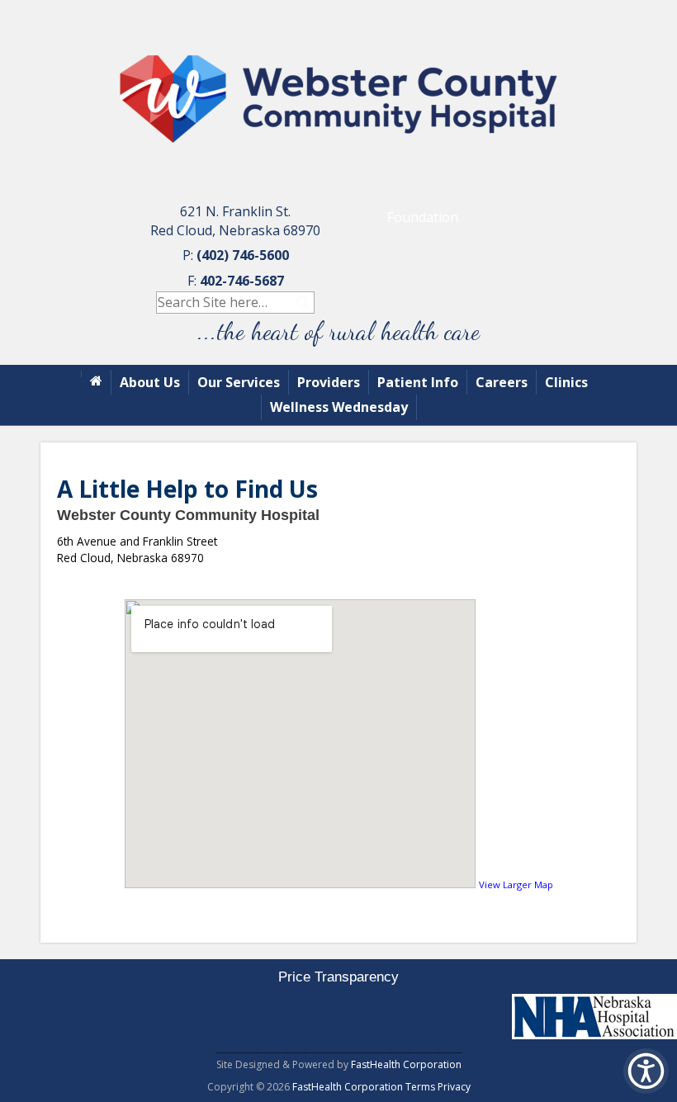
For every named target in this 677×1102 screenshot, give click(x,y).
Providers (328, 382)
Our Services (238, 382)
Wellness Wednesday (339, 407)
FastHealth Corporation (406, 1064)
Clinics (566, 382)
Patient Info (417, 382)
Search (303, 302)
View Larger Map (516, 884)
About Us (150, 382)
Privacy (454, 1087)
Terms (420, 1087)
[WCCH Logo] (338, 177)
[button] (646, 1071)
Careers (502, 382)
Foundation (422, 217)
